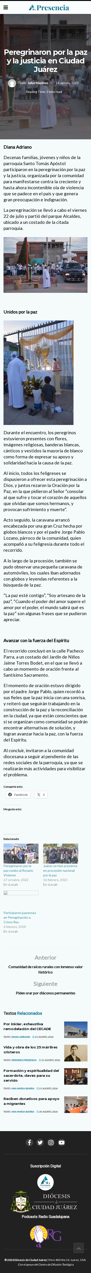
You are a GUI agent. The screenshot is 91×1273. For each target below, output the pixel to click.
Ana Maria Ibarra (22, 1088)
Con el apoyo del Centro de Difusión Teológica (46, 1264)
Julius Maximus (38, 83)
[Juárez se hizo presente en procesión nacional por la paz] (60, 854)
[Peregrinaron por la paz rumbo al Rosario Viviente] (21, 854)
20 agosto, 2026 (48, 1111)
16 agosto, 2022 (67, 83)
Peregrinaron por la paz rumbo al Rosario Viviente (18, 870)
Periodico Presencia (24, 1060)
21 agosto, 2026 (44, 1036)
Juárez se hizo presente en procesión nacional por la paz (60, 870)
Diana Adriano (20, 1036)
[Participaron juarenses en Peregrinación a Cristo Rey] (21, 901)
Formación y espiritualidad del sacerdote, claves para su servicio (31, 1075)
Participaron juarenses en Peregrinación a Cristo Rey (20, 917)
